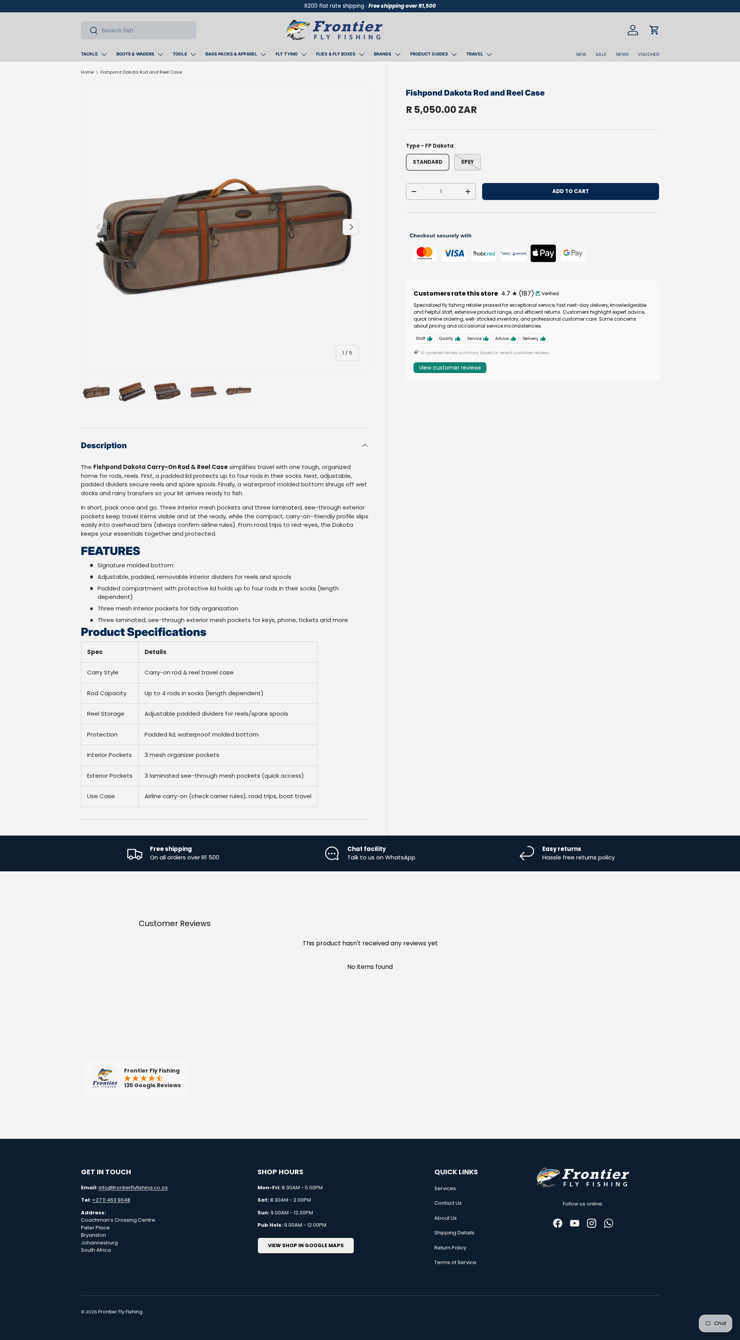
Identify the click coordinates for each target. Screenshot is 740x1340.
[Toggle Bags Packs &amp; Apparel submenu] (263, 54)
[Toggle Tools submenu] (193, 54)
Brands (383, 54)
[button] (654, 30)
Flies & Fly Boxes (335, 54)
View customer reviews (450, 368)
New (581, 54)
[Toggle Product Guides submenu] (454, 54)
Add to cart (570, 191)
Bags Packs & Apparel (231, 54)
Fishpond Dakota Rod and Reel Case (141, 72)
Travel (474, 54)
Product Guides (429, 54)
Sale (600, 54)
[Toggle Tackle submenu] (104, 54)
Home (87, 72)
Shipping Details (454, 1232)
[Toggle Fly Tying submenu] (303, 54)
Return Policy (450, 1247)
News (622, 54)
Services (445, 1188)
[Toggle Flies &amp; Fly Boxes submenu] (361, 54)
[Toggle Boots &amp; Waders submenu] (160, 54)
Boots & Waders (135, 54)
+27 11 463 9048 (111, 1200)
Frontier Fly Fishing (120, 1311)
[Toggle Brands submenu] (397, 54)
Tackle (89, 54)
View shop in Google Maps (306, 1245)
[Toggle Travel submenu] (489, 54)
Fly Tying (287, 54)
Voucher (648, 54)
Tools (180, 54)
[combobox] (139, 30)
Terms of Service (455, 1262)
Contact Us (448, 1203)
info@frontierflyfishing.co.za (133, 1187)
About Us (445, 1218)
